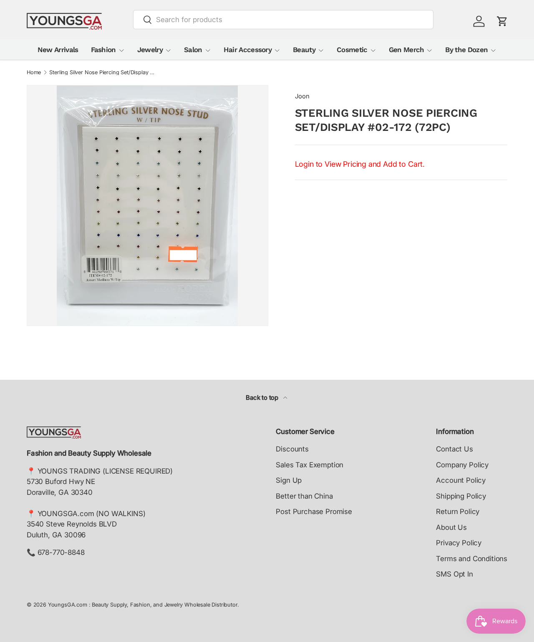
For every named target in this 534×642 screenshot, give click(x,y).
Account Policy (461, 480)
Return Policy (457, 511)
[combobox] (283, 19)
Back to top (263, 397)
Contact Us (454, 449)
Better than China (304, 496)
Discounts (292, 449)
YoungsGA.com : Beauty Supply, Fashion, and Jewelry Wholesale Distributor (142, 605)
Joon (302, 96)
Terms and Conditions (471, 558)
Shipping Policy (461, 496)
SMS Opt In (454, 574)
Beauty (304, 49)
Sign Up (289, 480)
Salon (193, 49)
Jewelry (150, 49)
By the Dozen (466, 49)
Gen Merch (406, 49)
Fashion (103, 49)
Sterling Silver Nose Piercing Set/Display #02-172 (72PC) (102, 72)
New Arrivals (58, 49)
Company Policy (462, 465)
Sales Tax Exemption (309, 465)
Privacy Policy (458, 543)
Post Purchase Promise (314, 511)
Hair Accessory (248, 49)
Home (34, 72)
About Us (451, 527)
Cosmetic (352, 49)
